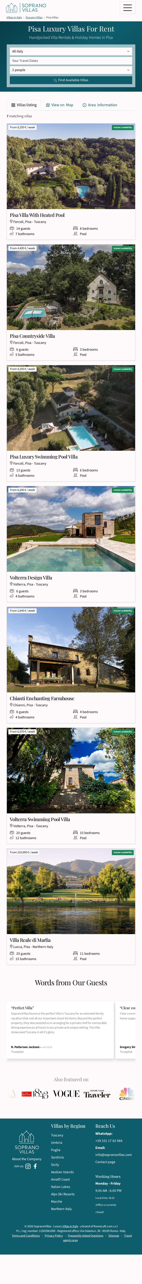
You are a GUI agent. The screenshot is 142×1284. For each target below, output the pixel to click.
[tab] (24, 105)
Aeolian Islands (62, 1172)
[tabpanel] (71, 543)
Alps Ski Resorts (63, 1194)
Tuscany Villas (34, 17)
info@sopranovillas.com (113, 1154)
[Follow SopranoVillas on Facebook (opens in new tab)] (36, 1166)
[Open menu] (127, 7)
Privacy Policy (54, 1236)
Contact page (105, 1162)
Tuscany (57, 1135)
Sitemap (113, 1236)
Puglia (55, 1150)
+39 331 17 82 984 (108, 1140)
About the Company (26, 1159)
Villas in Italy (14, 17)
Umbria (56, 1142)
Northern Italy (61, 1208)
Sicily (55, 1164)
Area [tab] (102, 105)
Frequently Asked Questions (85, 1236)
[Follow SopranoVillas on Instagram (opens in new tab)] (28, 1166)
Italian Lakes (60, 1186)
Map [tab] (62, 105)
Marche (56, 1201)
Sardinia (57, 1157)
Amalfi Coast (60, 1179)
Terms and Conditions (26, 1236)
